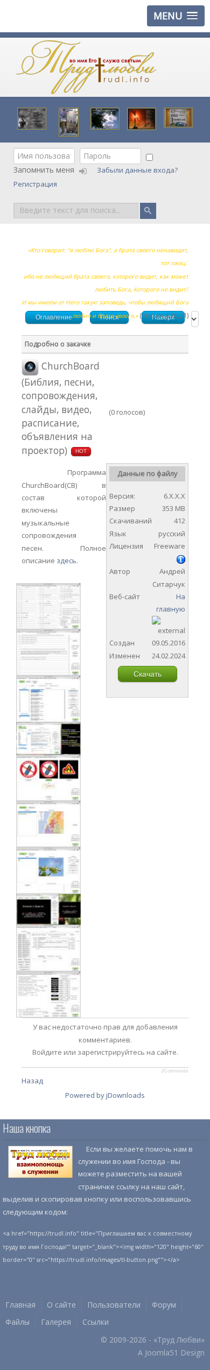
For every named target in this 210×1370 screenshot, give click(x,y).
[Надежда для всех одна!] (178, 117)
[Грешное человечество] (31, 118)
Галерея (56, 1322)
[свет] (105, 118)
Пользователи (114, 1305)
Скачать (148, 674)
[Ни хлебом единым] (141, 118)
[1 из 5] (120, 404)
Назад (32, 1080)
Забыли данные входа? (138, 170)
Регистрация (36, 184)
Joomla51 (161, 1352)
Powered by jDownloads (105, 1095)
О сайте (61, 1305)
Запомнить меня (43, 170)
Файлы (17, 1322)
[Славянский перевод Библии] (69, 121)
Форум (164, 1305)
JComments (174, 1071)
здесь (66, 560)
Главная (20, 1305)
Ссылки (95, 1322)
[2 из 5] (124, 404)
